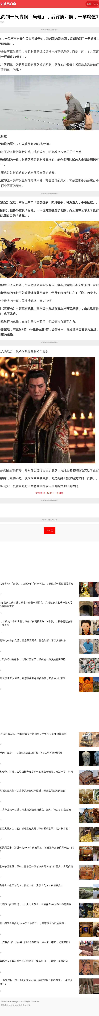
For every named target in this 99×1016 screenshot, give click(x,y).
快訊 (96, 4)
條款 (20, 1005)
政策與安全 (13, 1005)
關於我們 (5, 1005)
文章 (89, 4)
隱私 (24, 1005)
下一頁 (49, 530)
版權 (28, 1005)
